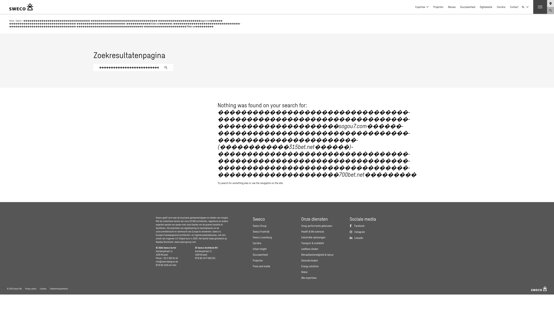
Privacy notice (30, 288)
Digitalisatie (486, 7)
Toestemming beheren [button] (59, 288)
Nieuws (452, 7)
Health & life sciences (312, 231)
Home (11, 20)
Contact (514, 7)
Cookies (43, 288)
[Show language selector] (550, 3)
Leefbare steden (309, 248)
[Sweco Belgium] (21, 6)
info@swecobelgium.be (167, 261)
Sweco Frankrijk (261, 231)
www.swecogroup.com (185, 241)
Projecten (438, 7)
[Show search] (550, 10)
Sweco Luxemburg (262, 237)
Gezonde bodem (309, 260)
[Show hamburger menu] (540, 7)
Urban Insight (260, 248)
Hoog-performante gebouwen (316, 225)
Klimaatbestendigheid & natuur (317, 254)
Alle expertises (309, 277)
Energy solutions (310, 266)
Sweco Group (259, 225)
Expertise (420, 7)
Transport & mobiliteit (312, 243)
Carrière (501, 7)
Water (304, 272)
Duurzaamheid (467, 7)
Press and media (261, 266)
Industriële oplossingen (313, 237)
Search (18, 20)
